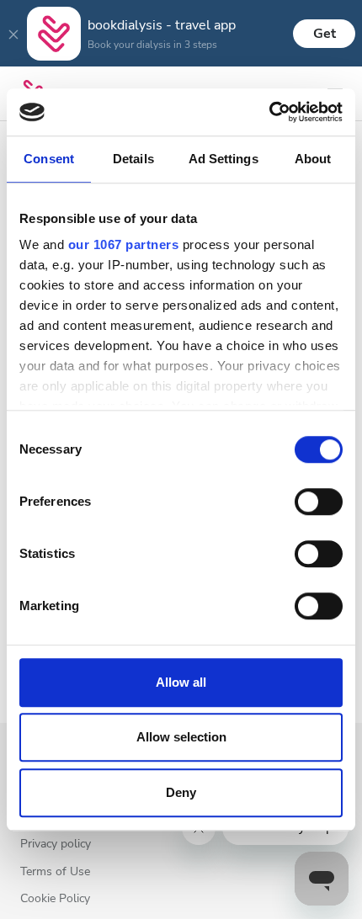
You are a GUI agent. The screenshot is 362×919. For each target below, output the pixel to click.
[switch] (319, 501)
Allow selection (181, 737)
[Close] (13, 33)
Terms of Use (55, 872)
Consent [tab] (49, 158)
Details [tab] (133, 158)
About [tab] (313, 158)
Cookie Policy (55, 899)
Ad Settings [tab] (223, 158)
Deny (181, 792)
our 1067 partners (123, 244)
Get (324, 33)
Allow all (181, 682)
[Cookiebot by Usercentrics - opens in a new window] (269, 112)
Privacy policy (55, 844)
